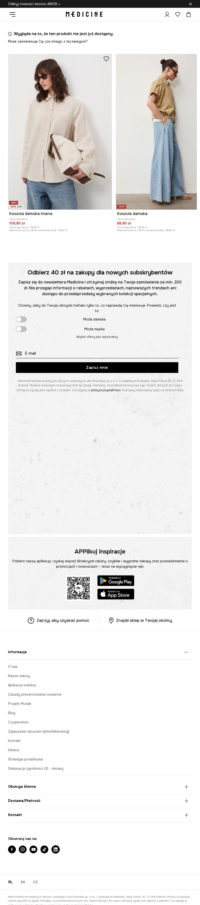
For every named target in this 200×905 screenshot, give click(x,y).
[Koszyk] (187, 14)
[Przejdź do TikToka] (44, 850)
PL (10, 882)
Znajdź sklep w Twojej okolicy (144, 620)
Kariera (13, 750)
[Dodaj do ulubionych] (106, 58)
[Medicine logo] (84, 14)
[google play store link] (115, 581)
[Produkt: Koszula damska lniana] (60, 132)
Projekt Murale (19, 703)
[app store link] (115, 595)
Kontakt (14, 741)
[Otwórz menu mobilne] (14, 14)
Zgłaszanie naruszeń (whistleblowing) (38, 731)
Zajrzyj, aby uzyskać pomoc (63, 620)
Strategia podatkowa (25, 759)
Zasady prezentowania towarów (34, 694)
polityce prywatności (106, 390)
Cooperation (18, 722)
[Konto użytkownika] (167, 14)
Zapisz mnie (97, 367)
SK (22, 882)
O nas (13, 666)
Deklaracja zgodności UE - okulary (35, 768)
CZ (35, 882)
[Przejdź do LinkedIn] (55, 850)
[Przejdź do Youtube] (33, 850)
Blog (11, 713)
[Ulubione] (177, 14)
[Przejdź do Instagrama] (23, 850)
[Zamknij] (190, 4)
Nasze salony (19, 676)
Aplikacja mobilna (22, 685)
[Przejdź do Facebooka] (12, 850)
